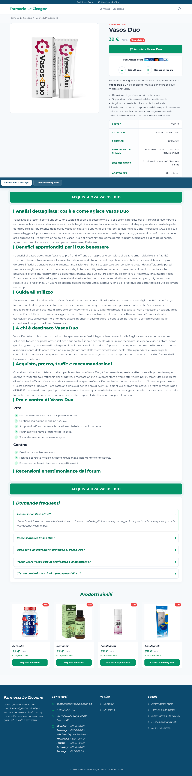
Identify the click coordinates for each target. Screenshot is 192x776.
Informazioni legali (162, 703)
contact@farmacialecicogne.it (74, 703)
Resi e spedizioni (161, 728)
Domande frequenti (48, 182)
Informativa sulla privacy (165, 716)
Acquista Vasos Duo (148, 49)
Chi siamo (118, 8)
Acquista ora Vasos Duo (96, 197)
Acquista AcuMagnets (162, 662)
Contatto (104, 8)
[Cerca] (179, 9)
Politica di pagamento (164, 722)
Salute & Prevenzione (47, 18)
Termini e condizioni (163, 709)
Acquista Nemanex (73, 662)
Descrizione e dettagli (16, 182)
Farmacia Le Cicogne (21, 18)
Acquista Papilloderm (118, 662)
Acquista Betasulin (30, 662)
